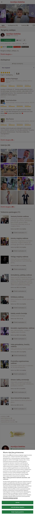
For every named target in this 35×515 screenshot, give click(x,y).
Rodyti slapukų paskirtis (17, 512)
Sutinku (17, 502)
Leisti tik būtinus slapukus (17, 507)
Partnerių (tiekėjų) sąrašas (10, 498)
